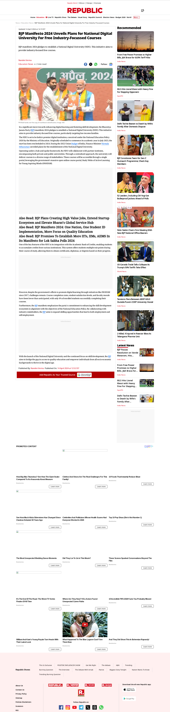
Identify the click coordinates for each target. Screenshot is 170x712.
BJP (32, 130)
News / (18, 23)
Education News (26, 64)
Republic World (72, 3)
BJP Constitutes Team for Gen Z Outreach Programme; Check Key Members (132, 161)
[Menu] (141, 10)
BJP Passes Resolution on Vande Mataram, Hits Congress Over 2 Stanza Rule (127, 355)
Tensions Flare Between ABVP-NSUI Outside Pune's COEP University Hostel (135, 301)
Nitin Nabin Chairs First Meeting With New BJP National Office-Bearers (134, 232)
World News (121, 271)
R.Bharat (81, 3)
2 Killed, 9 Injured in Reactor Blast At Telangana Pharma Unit (134, 335)
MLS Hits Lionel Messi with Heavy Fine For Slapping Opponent (135, 91)
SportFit (120, 96)
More (136, 17)
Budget (74, 143)
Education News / (27, 23)
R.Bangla (89, 3)
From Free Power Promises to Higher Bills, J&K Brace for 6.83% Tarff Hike (134, 56)
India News (121, 61)
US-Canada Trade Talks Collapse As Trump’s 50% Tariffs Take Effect (133, 266)
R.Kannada (97, 3)
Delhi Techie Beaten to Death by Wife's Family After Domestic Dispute (135, 125)
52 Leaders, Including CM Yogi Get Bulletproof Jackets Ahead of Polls (133, 197)
